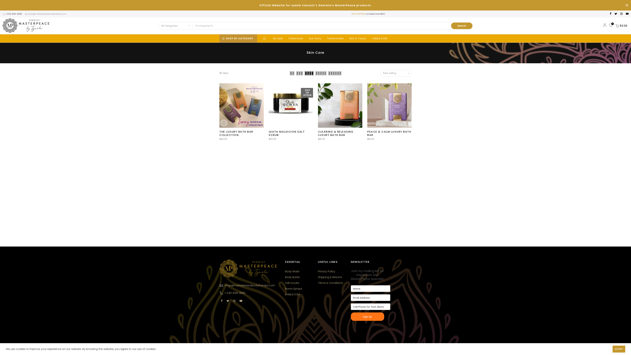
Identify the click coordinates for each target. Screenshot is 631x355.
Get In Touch (357, 38)
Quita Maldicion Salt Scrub (287, 133)
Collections (296, 38)
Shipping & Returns (330, 277)
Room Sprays (293, 289)
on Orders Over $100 (375, 13)
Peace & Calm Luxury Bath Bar (389, 133)
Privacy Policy (326, 271)
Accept (619, 349)
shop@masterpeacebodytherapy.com (47, 13)
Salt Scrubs (292, 283)
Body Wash (292, 271)
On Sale (278, 38)
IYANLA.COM (379, 38)
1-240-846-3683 (14, 13)
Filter (225, 73)
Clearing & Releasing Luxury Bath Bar (335, 133)
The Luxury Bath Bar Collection (236, 133)
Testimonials (335, 38)
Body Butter (292, 277)
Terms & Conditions (330, 283)
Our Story (315, 38)
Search (461, 25)
